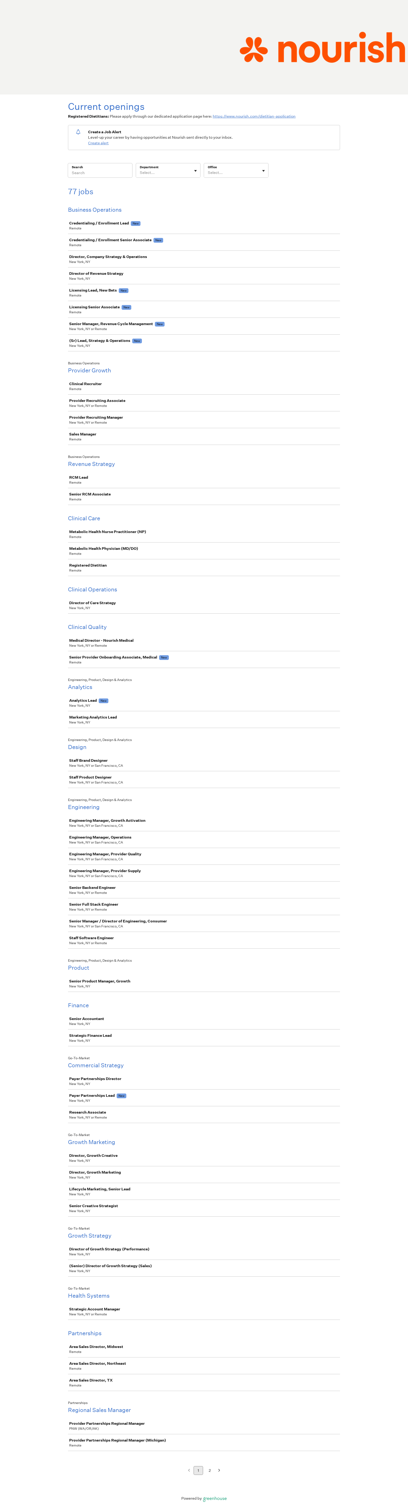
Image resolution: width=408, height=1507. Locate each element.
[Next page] (219, 1471)
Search (77, 167)
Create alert (98, 143)
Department (149, 167)
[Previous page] (189, 1471)
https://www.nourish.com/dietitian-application (254, 116)
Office (212, 167)
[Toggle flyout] (195, 171)
